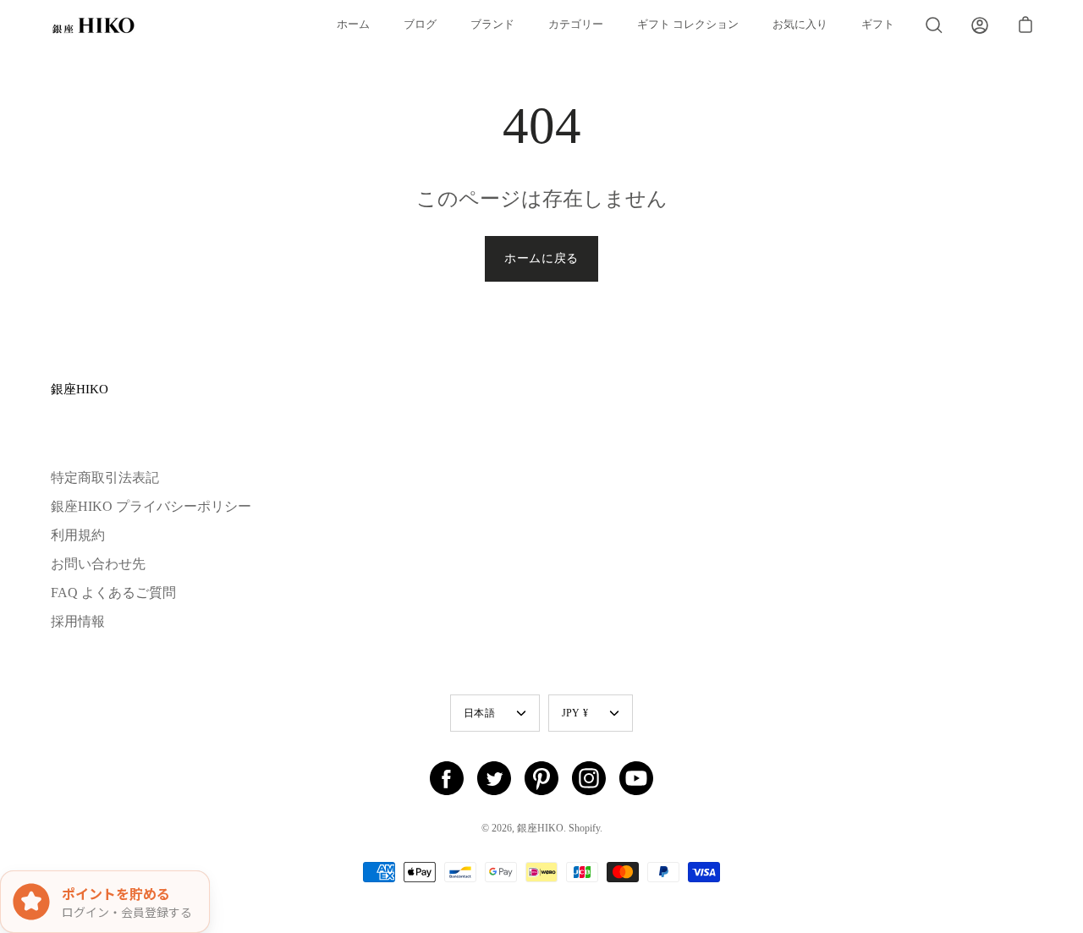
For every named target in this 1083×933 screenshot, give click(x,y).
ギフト (877, 24)
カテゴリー (575, 24)
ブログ (420, 24)
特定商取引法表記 (105, 477)
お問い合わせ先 (98, 564)
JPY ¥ (575, 713)
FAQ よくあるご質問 (113, 592)
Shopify (584, 828)
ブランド (492, 24)
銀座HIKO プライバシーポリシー (151, 506)
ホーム (353, 24)
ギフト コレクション (688, 24)
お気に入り (799, 24)
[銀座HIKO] (93, 25)
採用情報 (78, 621)
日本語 (479, 713)
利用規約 (78, 535)
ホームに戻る (541, 258)
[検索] (934, 25)
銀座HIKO (79, 388)
